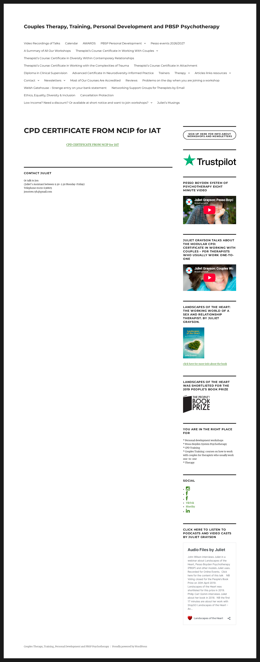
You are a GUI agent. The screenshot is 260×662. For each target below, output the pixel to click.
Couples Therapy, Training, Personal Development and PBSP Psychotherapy (121, 26)
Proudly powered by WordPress (129, 646)
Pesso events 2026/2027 (168, 43)
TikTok (190, 502)
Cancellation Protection (97, 95)
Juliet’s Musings (168, 102)
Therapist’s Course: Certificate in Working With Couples (115, 50)
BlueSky (190, 506)
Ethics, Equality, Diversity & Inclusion (49, 95)
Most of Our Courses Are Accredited (95, 80)
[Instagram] (188, 489)
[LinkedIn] (188, 511)
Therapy (180, 73)
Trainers (164, 73)
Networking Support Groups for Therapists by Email (148, 88)
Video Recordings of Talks (42, 43)
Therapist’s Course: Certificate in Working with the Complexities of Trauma (76, 65)
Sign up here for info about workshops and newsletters (209, 135)
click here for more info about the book (205, 363)
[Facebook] (187, 494)
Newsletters (52, 80)
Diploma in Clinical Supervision (45, 73)
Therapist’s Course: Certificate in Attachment (165, 65)
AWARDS (89, 43)
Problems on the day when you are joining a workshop (180, 80)
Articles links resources (211, 73)
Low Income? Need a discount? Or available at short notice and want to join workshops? (86, 102)
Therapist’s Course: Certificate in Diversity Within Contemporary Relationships (79, 58)
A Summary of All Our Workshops (47, 50)
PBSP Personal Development (121, 43)
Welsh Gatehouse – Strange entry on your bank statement (65, 88)
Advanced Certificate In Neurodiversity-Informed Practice (113, 73)
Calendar (71, 43)
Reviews (131, 80)
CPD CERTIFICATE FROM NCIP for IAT (92, 144)
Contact (29, 80)
